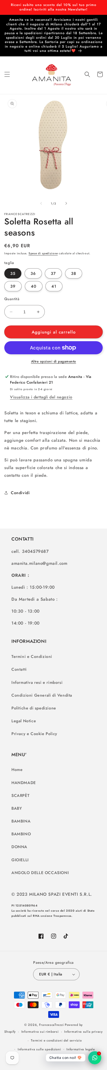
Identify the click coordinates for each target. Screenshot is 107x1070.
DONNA (19, 847)
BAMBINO (21, 834)
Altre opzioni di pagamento (53, 361)
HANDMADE (23, 782)
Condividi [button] (20, 493)
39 (13, 286)
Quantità (11, 299)
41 (53, 286)
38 (73, 273)
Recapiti (56, 1057)
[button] (7, 74)
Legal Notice (23, 721)
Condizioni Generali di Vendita (41, 695)
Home (17, 769)
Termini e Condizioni (31, 656)
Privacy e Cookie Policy (34, 733)
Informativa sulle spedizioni (39, 1049)
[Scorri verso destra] (66, 203)
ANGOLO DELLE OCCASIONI (40, 872)
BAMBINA (21, 821)
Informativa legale (80, 1049)
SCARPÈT (20, 795)
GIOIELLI (20, 860)
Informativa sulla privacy (83, 1031)
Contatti (19, 669)
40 (34, 286)
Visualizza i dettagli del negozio (41, 397)
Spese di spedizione (43, 253)
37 (53, 273)
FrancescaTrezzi (51, 1024)
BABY (16, 808)
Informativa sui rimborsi (40, 1031)
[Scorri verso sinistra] (41, 203)
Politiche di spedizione (33, 708)
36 (33, 273)
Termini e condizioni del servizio (56, 1040)
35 (12, 273)
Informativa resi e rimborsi (36, 682)
